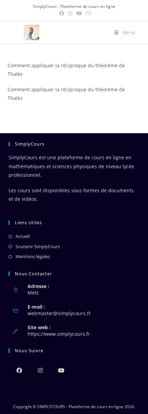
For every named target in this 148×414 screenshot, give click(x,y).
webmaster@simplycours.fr (59, 313)
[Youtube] (61, 370)
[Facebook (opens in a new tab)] (61, 13)
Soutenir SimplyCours (37, 246)
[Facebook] (19, 370)
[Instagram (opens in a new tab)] (70, 13)
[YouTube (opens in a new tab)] (79, 13)
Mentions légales (32, 256)
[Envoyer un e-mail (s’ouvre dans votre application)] (87, 13)
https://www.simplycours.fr (59, 334)
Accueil (22, 236)
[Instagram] (40, 370)
